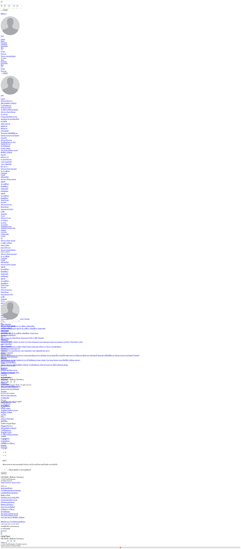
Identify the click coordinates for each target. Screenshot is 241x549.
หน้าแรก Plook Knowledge (9, 357)
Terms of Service (6, 386)
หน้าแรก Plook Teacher (8, 240)
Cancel (5, 10)
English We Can (5, 144)
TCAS (3, 216)
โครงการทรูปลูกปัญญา (8, 56)
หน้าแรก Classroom (7, 353)
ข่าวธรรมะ (4, 114)
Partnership (4, 447)
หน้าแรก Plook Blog (7, 419)
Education (4, 42)
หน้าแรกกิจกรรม (6, 140)
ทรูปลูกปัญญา (5, 441)
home (2, 60)
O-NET (3, 236)
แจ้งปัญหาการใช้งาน (7, 443)
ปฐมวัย (3, 181)
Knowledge (4, 46)
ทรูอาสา (3, 155)
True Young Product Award (54, 360)
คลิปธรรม (4, 126)
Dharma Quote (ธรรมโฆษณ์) (10, 135)
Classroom (4, 44)
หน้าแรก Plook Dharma (8, 112)
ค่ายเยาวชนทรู (5, 148)
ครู (2, 238)
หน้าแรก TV (5, 157)
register (3, 39)
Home (2, 41)
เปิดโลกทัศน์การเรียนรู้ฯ (8, 103)
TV (2, 49)
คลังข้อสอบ (4, 191)
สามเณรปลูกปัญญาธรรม (9, 117)
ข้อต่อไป (4, 473)
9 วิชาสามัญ (5, 234)
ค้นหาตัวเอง (5, 207)
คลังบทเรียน (5, 177)
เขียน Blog (4, 421)
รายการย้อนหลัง (6, 164)
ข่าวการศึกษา (5, 171)
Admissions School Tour (8, 228)
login (2, 36)
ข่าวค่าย (3, 223)
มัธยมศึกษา (4, 186)
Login (22, 319)
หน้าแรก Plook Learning (8, 179)
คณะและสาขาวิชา (7, 209)
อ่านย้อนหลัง (5, 398)
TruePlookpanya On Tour (8, 360)
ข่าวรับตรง (4, 220)
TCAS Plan (4, 224)
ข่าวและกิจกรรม (6, 159)
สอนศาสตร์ (4, 189)
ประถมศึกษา (5, 184)
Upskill (3, 175)
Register (27, 319)
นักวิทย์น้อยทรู (5, 146)
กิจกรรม (3, 54)
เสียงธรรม (4, 128)
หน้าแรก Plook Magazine (8, 395)
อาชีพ (3, 211)
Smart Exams (5, 200)
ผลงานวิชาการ (6, 247)
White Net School (6, 107)
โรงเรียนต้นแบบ (6, 105)
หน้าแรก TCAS (6, 218)
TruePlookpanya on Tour (8, 142)
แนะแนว (3, 202)
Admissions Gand (37, 342)
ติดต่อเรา (4, 13)
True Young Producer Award (9, 150)
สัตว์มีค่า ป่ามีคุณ (6, 152)
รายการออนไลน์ (6, 162)
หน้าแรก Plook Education (9, 169)
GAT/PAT (4, 232)
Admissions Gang (6, 226)
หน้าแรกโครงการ (7, 101)
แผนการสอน (5, 245)
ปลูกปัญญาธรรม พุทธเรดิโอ (10, 119)
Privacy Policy (16, 386)
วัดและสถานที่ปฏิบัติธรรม (9, 133)
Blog (2, 48)
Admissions (4, 340)
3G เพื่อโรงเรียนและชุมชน (9, 109)
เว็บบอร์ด (4, 138)
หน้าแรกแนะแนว (6, 204)
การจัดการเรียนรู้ (6, 243)
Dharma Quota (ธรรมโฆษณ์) (124, 355)
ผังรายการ (4, 166)
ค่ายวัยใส (4, 121)
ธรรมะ (3, 51)
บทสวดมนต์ (4, 131)
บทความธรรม (5, 124)
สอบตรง (3, 230)
